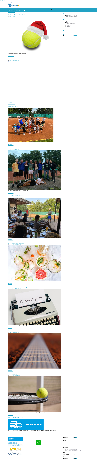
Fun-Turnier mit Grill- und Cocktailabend (16, 195)
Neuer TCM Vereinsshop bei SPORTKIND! (16, 417)
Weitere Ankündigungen (12, 374)
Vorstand (13, 16)
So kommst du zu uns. (67, 31)
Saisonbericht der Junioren (13, 148)
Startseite (54, 8)
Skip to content (2, 0)
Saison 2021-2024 (15, 60)
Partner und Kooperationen (70, 23)
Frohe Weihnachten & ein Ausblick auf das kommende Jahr (19, 14)
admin (11, 16)
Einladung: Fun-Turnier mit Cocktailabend (16, 243)
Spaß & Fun (21, 197)
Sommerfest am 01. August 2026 (71, 15)
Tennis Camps (68, 27)
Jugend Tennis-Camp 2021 (13, 106)
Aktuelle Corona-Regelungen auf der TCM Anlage (17, 287)
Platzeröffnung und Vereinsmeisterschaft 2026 (73, 450)
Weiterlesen (10, 102)
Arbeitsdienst (68, 21)
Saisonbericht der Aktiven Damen (14, 58)
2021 (53, 9)
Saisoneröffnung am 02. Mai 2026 (71, 16)
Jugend (67, 22)
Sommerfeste (68, 25)
